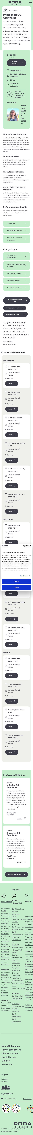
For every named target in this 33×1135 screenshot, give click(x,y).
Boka (10, 383)
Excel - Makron (17, 929)
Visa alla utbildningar (14, 874)
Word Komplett (17, 981)
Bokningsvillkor (22, 1129)
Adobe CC (5, 1005)
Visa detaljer (24, 576)
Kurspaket (5, 970)
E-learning (15, 1004)
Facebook (4, 1079)
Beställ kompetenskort (13, 314)
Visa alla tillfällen (14, 63)
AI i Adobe (5, 959)
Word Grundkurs (18, 983)
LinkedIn (4, 1082)
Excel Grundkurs (18, 909)
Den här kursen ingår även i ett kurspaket (19, 95)
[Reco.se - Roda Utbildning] (6, 1108)
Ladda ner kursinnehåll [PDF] (15, 300)
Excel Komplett (17, 996)
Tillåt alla (16, 581)
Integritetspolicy (6, 1131)
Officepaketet (17, 999)
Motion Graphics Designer (4, 992)
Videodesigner (6, 982)
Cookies (15, 1131)
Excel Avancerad (18, 927)
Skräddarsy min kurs (12, 308)
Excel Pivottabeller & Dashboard (17, 934)
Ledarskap (28, 1010)
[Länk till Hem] (15, 3)
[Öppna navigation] (30, 3)
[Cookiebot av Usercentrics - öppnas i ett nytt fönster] (23, 546)
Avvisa (17, 587)
